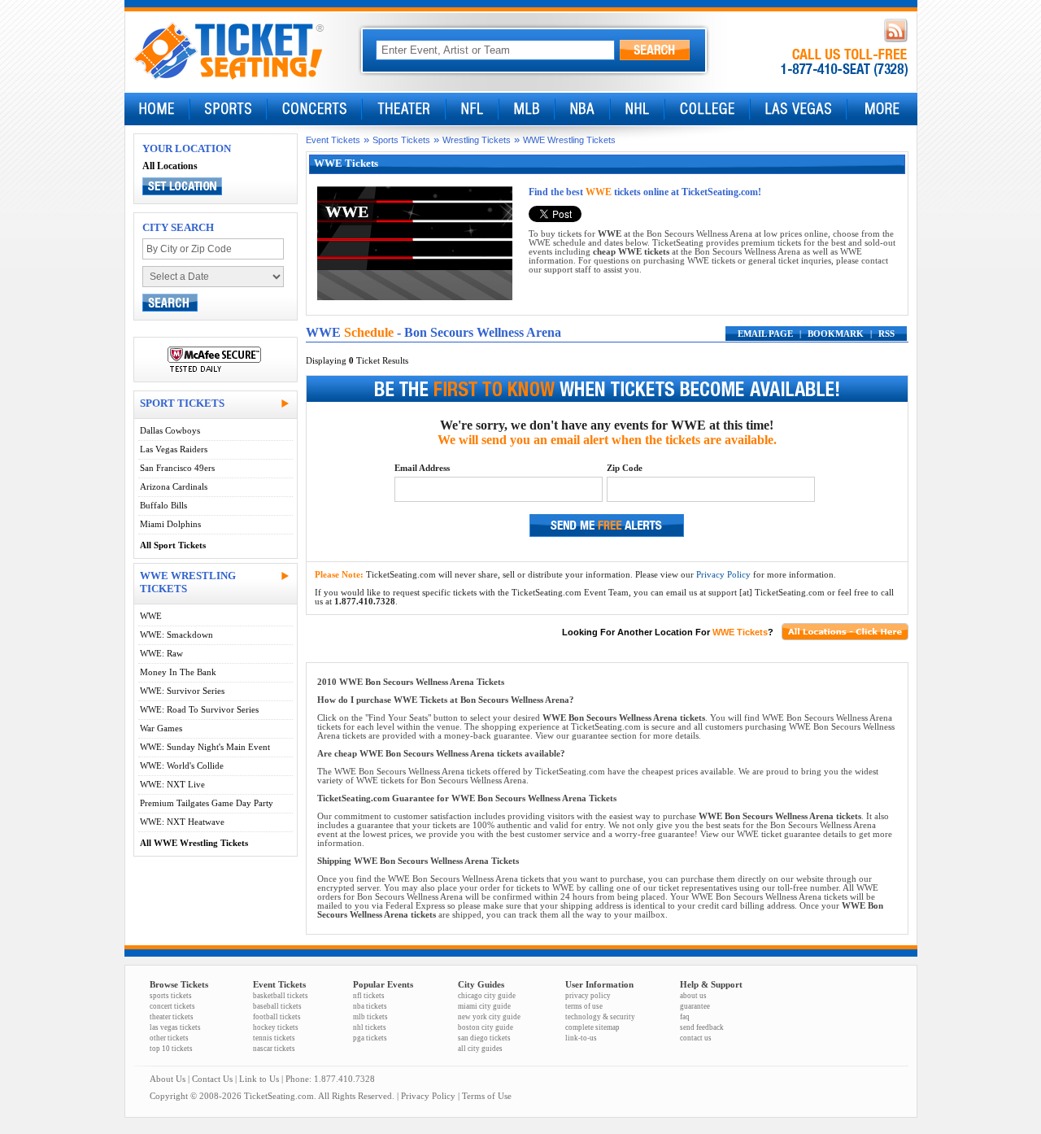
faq (685, 1017)
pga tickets (370, 1038)
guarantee (695, 1006)
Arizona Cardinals (173, 486)
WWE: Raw (161, 653)
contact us (696, 1038)
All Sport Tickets (173, 545)
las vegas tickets (175, 1027)
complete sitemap (592, 1027)
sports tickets (171, 996)
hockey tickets (275, 1027)
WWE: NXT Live (172, 784)
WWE (151, 616)
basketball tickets (280, 996)
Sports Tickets (401, 140)
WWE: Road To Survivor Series (199, 709)
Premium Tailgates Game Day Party (206, 803)
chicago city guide (487, 996)
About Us (167, 1079)
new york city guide (489, 1017)
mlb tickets (370, 1017)
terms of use (584, 1006)
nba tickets (370, 1006)
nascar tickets (274, 1049)
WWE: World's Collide (182, 765)
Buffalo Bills (163, 505)
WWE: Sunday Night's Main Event (205, 747)
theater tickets (172, 1017)
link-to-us (581, 1038)
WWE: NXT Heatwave (182, 822)
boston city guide (485, 1027)
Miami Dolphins (170, 524)
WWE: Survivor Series (182, 691)
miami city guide (484, 1006)
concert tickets (172, 1006)
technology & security (600, 1017)
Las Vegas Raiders (173, 449)
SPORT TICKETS (182, 403)
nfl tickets (369, 996)
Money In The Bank (178, 672)
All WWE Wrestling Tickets (194, 843)
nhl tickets (369, 1027)
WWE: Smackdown (176, 634)
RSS (886, 333)
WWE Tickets (740, 632)
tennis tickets (274, 1038)
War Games (161, 728)
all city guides (480, 1049)
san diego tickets (484, 1038)
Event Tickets (333, 140)
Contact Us (212, 1079)
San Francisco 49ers (177, 468)
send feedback (702, 1027)
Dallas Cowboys (170, 430)
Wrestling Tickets (476, 140)
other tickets (169, 1038)
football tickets (277, 1017)
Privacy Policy (723, 574)
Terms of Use (487, 1096)
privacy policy (588, 996)
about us (693, 996)
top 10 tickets (171, 1049)
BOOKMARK (836, 333)
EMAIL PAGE (765, 333)
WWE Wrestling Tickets (569, 140)
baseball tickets (277, 1006)
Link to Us (259, 1079)
